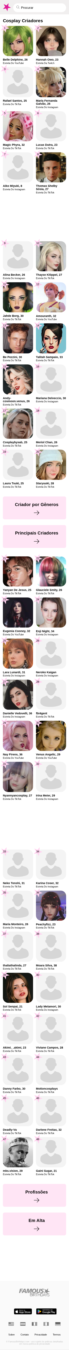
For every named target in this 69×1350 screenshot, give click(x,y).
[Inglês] (11, 1324)
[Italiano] (46, 1324)
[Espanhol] (23, 1324)
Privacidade (40, 1335)
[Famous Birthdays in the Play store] (46, 1311)
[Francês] (34, 1324)
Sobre (11, 1335)
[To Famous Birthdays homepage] (6, 7)
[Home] (34, 1292)
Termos (57, 1335)
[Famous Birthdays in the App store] (23, 1311)
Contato (25, 1335)
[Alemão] (57, 1324)
